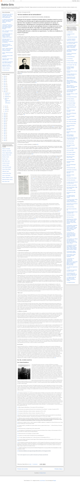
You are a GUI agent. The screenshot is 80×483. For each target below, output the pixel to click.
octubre (6, 94)
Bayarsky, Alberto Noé (6, 154)
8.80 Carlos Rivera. (70, 206)
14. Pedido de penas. (71, 282)
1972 (5, 140)
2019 (5, 81)
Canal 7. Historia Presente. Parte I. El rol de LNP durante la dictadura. (7, 49)
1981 (5, 133)
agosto (6, 98)
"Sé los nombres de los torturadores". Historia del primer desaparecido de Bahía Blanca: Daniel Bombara (7, 26)
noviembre (7, 93)
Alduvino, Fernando (6, 148)
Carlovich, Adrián (5, 165)
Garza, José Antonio (6, 175)
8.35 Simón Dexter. (70, 141)
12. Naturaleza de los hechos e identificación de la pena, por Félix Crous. (72, 274)
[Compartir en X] (42, 464)
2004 (5, 123)
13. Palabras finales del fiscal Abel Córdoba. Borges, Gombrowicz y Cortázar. (71, 279)
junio (6, 106)
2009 (5, 114)
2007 (5, 118)
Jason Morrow (42, 480)
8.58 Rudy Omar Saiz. (71, 167)
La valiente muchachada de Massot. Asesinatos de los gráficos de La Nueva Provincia (7, 21)
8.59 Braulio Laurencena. (72, 169)
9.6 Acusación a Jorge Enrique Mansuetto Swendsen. (71, 255)
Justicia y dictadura (6, 67)
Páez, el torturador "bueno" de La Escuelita (7, 31)
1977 (5, 135)
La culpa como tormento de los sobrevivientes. (72, 183)
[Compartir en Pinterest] (45, 464)
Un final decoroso (5, 70)
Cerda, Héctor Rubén (6, 169)
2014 (5, 86)
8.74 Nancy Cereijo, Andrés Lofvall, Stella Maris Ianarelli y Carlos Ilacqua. (72, 200)
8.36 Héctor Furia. (70, 143)
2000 (5, 128)
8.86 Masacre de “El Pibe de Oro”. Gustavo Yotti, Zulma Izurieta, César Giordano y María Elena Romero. (72, 221)
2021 (5, 78)
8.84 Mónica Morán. (71, 215)
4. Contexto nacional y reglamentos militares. (71, 40)
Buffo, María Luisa (6, 161)
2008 (5, 116)
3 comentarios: (35, 464)
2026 (5, 76)
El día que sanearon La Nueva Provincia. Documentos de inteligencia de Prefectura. (7, 41)
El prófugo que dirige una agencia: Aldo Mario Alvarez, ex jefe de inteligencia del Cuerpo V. (7, 35)
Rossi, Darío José (5, 181)
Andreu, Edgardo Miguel (7, 152)
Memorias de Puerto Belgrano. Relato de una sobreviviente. (7, 45)
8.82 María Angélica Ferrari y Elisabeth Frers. (72, 212)
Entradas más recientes (22, 468)
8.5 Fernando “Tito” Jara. (72, 64)
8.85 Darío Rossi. (70, 217)
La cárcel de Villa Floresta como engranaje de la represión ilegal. (72, 90)
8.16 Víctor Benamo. (71, 100)
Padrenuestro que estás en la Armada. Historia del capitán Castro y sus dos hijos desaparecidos (7, 16)
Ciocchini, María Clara (6, 173)
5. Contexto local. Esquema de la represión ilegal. (72, 43)
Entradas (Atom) (43, 472)
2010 (5, 113)
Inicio (41, 468)
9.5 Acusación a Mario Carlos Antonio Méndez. (71, 252)
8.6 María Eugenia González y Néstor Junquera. (70, 67)
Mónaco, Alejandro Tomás (7, 177)
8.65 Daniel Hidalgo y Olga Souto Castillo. (72, 188)
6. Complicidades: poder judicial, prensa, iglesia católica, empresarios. (71, 46)
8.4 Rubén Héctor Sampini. (72, 62)
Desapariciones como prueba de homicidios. (71, 78)
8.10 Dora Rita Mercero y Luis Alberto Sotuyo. (72, 75)
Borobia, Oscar (5, 158)
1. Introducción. (70, 31)
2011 (5, 91)
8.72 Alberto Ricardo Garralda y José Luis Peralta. (71, 196)
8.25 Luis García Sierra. (71, 123)
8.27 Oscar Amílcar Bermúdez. (70, 129)
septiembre (7, 96)
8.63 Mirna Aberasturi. (71, 180)
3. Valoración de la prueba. (72, 36)
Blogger (54, 480)
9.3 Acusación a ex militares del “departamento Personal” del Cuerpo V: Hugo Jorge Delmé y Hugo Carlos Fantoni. (72, 241)
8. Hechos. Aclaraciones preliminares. (71, 54)
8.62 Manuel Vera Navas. (72, 177)
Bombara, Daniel (5, 156)
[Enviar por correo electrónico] (40, 464)
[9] (39, 129)
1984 (5, 132)
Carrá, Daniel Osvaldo (6, 167)
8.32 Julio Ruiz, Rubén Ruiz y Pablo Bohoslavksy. (72, 138)
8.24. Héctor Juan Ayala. (71, 121)
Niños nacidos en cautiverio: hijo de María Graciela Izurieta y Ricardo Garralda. (72, 82)
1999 (5, 130)
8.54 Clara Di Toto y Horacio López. (70, 157)
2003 (5, 125)
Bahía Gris (7, 4)
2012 (5, 89)
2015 (5, 84)
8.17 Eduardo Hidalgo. (71, 102)
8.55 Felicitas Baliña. (71, 159)
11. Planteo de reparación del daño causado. (72, 271)
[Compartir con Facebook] (43, 464)
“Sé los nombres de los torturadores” (29, 14)
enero (6, 111)
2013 (5, 88)
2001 (5, 126)
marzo (6, 109)
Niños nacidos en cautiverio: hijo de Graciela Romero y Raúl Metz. (72, 86)
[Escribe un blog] (41, 464)
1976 (5, 137)
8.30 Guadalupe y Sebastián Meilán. (70, 135)
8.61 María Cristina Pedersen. (70, 175)
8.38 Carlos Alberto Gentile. (72, 148)
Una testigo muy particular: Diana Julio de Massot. (7, 62)
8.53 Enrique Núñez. (71, 154)
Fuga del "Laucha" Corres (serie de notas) (7, 59)
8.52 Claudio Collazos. (71, 152)
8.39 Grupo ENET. (70, 150)
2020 (5, 79)
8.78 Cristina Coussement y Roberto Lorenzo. (72, 204)
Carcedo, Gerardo (6, 163)
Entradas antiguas (59, 468)
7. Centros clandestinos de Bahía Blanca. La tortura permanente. (72, 50)
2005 (5, 121)
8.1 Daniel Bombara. (71, 56)
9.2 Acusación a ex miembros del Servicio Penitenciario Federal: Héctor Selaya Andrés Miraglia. (71, 234)
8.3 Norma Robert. (70, 60)
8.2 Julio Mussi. (70, 58)
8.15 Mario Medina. (70, 98)
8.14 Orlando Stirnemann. (72, 96)
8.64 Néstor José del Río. (72, 185)
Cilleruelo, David (5, 171)
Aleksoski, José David (6, 150)
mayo (6, 107)
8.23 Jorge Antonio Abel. (71, 119)
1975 (5, 138)
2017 (5, 83)
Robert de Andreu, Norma (7, 179)
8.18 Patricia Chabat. (71, 104)
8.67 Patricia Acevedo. (71, 190)
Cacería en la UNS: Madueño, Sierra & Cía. (7, 65)
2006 (5, 120)
